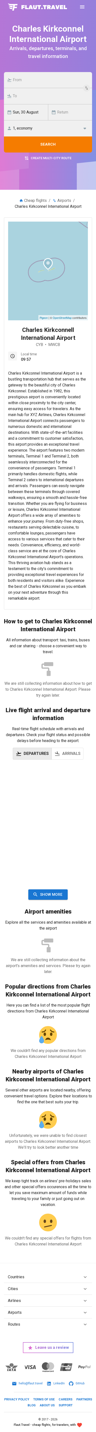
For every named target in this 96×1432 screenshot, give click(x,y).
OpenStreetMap (62, 318)
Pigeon (44, 318)
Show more (51, 894)
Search (48, 144)
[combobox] (50, 80)
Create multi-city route (51, 158)
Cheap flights (35, 200)
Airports (64, 200)
